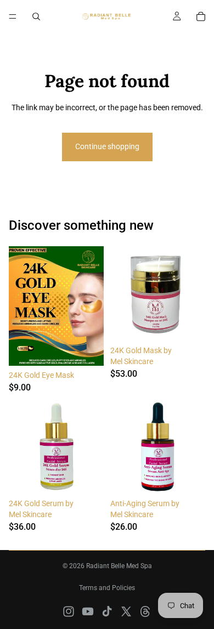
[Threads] (145, 611)
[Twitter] (126, 611)
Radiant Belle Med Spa (119, 566)
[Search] (36, 16)
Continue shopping (107, 146)
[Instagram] (68, 611)
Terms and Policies (107, 588)
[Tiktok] (107, 611)
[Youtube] (87, 611)
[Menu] (12, 16)
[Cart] (201, 16)
